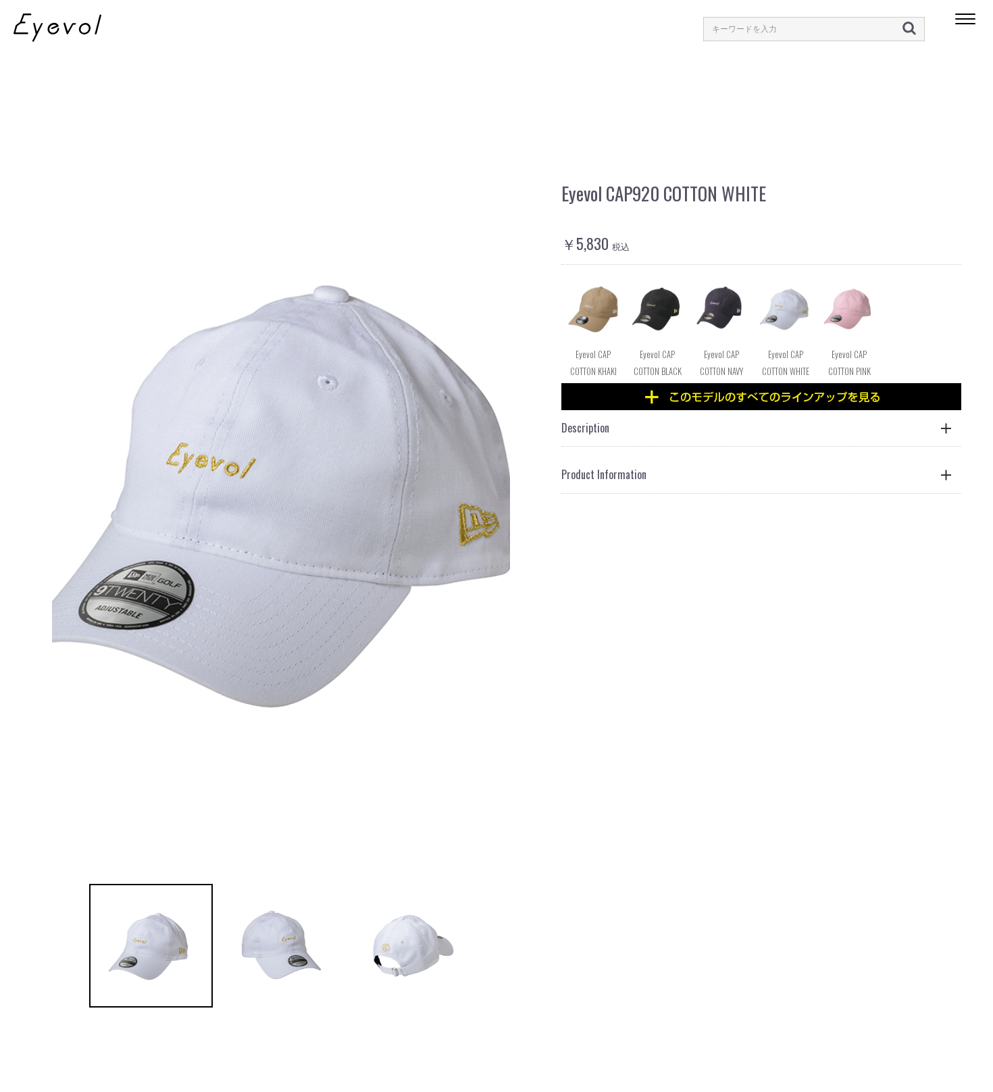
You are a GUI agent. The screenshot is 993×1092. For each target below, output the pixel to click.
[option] (281, 491)
